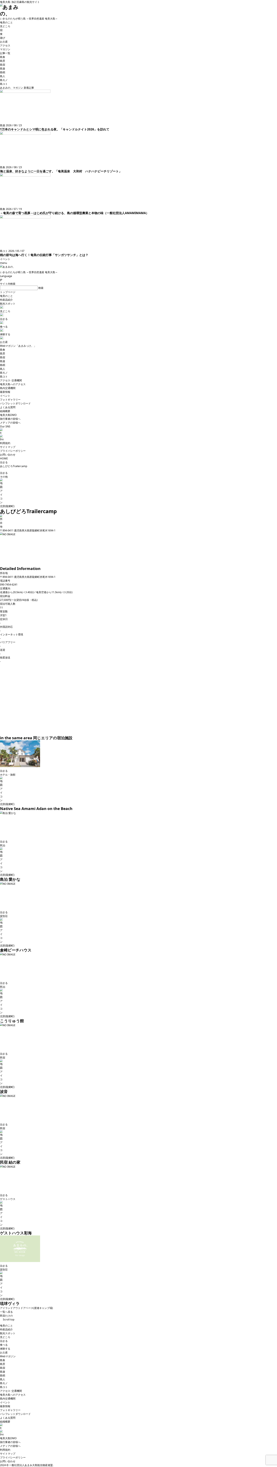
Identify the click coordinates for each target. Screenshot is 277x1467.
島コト (4, 1387)
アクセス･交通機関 (11, 1391)
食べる (4, 1345)
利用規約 (5, 443)
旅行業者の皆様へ (10, 1442)
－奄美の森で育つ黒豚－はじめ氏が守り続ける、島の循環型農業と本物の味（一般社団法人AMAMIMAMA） (74, 213)
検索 (40, 288)
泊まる (4, 1341)
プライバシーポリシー (13, 451)
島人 (2, 1379)
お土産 (4, 1352)
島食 (2, 1360)
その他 (4, 476)
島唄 (2, 1375)
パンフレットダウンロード (15, 1414)
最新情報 (5, 1406)
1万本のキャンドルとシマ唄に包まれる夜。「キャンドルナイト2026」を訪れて (54, 129)
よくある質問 (7, 1417)
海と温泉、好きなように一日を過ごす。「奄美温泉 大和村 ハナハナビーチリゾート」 (61, 171)
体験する (5, 1348)
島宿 (2, 1368)
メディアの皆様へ (10, 1446)
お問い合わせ (7, 454)
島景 (2, 1364)
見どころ (5, 1337)
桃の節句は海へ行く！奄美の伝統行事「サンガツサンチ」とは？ (44, 255)
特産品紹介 (6, 1329)
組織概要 (5, 1421)
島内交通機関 (7, 1398)
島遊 (2, 1371)
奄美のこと (6, 1325)
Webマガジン (8, 1356)
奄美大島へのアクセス (13, 1394)
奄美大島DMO (8, 1438)
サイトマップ (7, 447)
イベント (5, 1402)
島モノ (4, 1383)
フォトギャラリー (10, 1410)
